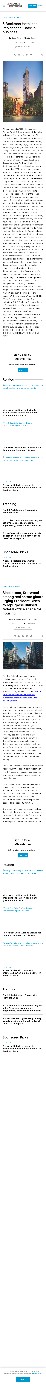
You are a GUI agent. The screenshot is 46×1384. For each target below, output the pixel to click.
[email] (31, 55)
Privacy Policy (37, 1373)
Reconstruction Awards (12, 18)
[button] (4, 5)
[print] (42, 55)
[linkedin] (19, 55)
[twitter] (23, 55)
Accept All (23, 1379)
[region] (23, 1376)
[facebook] (15, 55)
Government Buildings (12, 587)
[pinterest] (27, 55)
